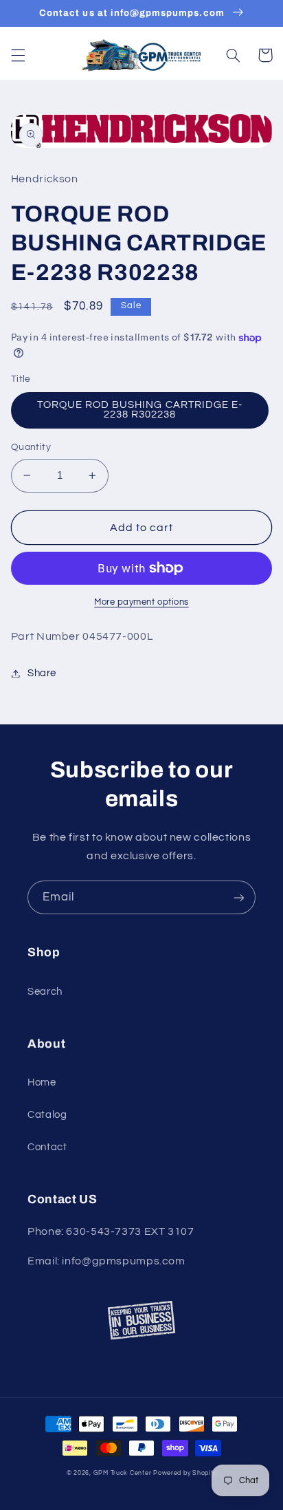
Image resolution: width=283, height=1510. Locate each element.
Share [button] (41, 673)
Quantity (31, 447)
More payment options (141, 602)
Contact (47, 1147)
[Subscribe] (239, 897)
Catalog (47, 1115)
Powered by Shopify (184, 1473)
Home (41, 1082)
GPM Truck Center (122, 1473)
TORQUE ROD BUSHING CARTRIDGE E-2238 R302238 (140, 410)
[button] (18, 55)
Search (45, 991)
